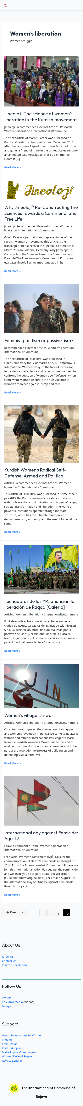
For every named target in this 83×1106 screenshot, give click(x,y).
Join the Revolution (14, 965)
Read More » (12, 167)
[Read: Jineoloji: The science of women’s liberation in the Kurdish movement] (41, 81)
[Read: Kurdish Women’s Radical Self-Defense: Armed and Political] (41, 434)
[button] (5, 5)
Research (66, 127)
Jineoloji (9, 127)
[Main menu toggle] (75, 5)
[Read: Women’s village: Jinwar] (41, 686)
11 (59, 914)
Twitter (6, 998)
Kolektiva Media (12, 1002)
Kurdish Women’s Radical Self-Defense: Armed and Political (35, 473)
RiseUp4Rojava (11, 1048)
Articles (9, 483)
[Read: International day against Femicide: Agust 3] (41, 800)
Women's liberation (17, 131)
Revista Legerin (12, 1060)
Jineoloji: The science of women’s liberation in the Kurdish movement (40, 116)
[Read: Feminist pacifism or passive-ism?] (41, 308)
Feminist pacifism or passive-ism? (38, 340)
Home (34, 846)
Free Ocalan (10, 1044)
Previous (14, 912)
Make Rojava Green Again (19, 1052)
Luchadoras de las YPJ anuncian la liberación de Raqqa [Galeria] (39, 604)
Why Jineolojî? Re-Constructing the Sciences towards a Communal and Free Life (41, 213)
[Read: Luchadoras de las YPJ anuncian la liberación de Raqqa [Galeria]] (41, 569)
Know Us (8, 956)
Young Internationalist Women (22, 1035)
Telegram (8, 1006)
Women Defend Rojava (17, 1056)
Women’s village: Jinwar (28, 715)
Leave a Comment (16, 846)
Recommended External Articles (37, 127)
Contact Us (9, 961)
